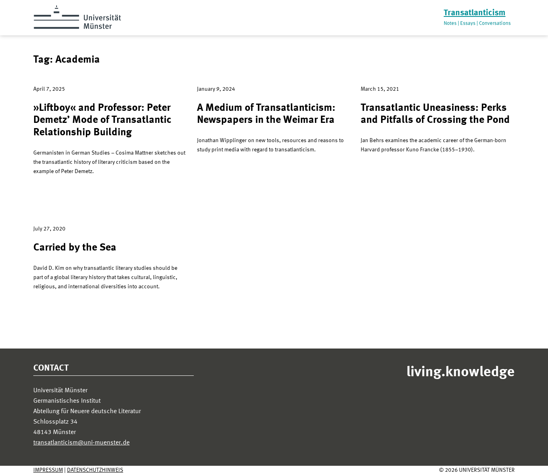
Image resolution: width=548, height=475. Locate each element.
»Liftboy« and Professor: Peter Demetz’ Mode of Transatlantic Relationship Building (102, 120)
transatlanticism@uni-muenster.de (81, 443)
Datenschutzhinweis (95, 470)
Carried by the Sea (74, 248)
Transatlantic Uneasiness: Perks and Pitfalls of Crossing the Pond (435, 114)
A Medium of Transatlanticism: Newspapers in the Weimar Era (266, 114)
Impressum (48, 470)
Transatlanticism (474, 13)
